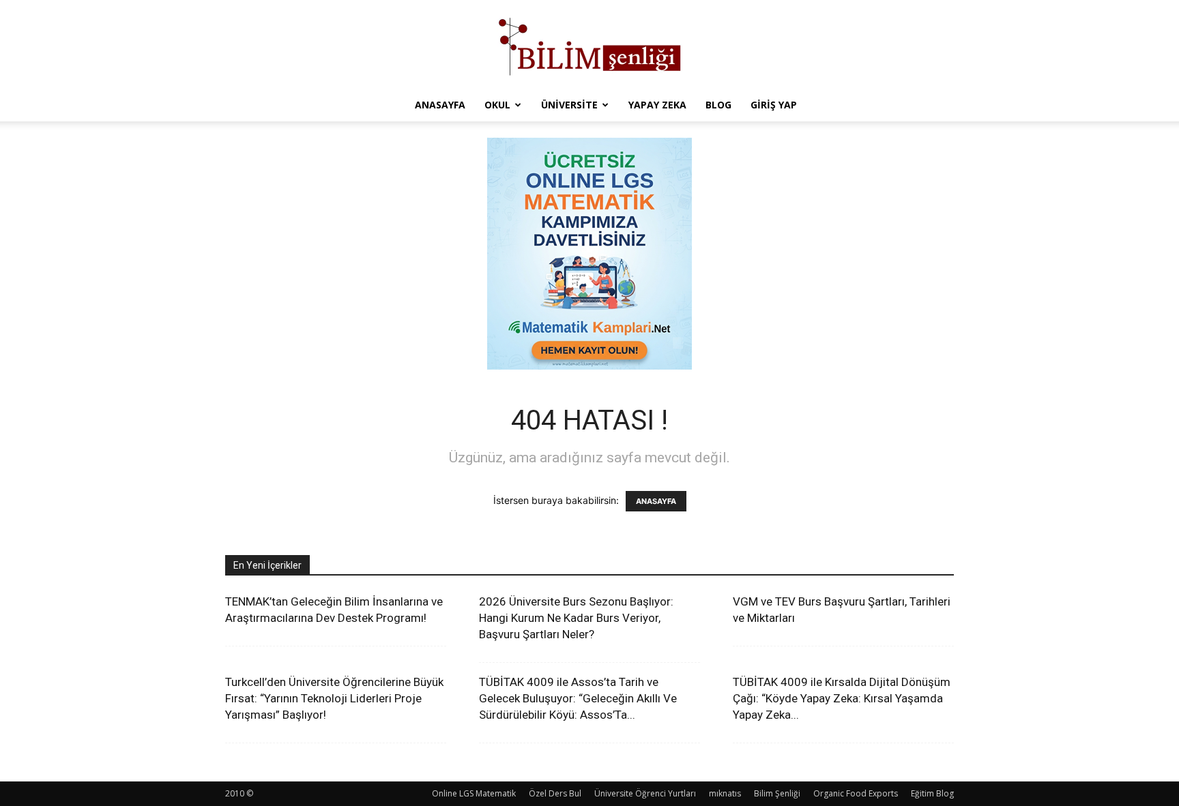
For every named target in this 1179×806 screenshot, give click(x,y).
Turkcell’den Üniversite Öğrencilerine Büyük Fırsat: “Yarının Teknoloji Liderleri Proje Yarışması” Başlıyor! (334, 698)
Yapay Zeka (657, 104)
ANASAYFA (656, 501)
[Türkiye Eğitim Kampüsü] (589, 45)
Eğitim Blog (932, 793)
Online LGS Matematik (474, 793)
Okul (497, 104)
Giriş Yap (774, 104)
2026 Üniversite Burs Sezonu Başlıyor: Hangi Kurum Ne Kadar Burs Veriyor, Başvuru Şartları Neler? (576, 618)
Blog (718, 104)
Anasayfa (440, 104)
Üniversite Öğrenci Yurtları (645, 793)
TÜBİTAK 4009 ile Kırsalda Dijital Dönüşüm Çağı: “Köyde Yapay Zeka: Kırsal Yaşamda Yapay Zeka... (841, 698)
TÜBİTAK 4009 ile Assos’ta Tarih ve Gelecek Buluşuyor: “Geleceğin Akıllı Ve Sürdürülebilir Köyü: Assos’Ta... (578, 698)
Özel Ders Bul (555, 793)
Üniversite (569, 104)
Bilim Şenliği (777, 793)
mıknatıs (725, 793)
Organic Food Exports (855, 793)
